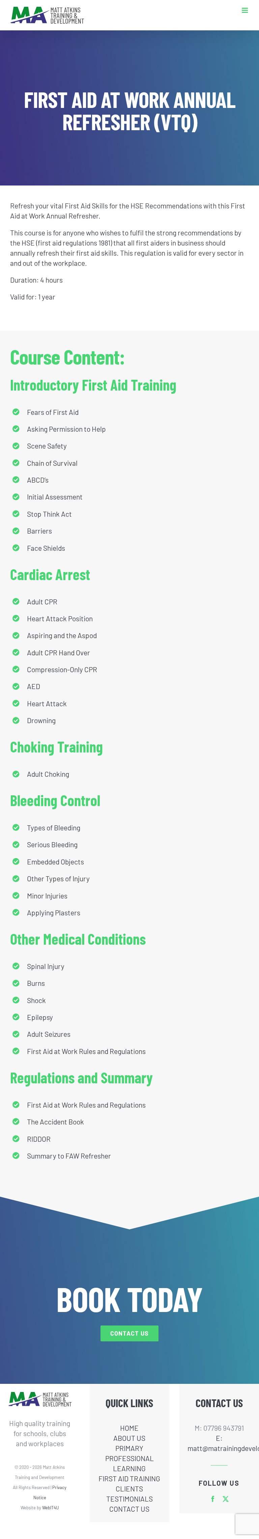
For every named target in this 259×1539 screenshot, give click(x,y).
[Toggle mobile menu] (245, 10)
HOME (129, 1428)
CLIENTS (129, 1488)
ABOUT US (129, 1438)
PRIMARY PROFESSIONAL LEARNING (129, 1458)
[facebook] (213, 1499)
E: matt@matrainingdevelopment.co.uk (219, 1443)
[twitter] (226, 1499)
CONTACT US (129, 1509)
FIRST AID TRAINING (129, 1478)
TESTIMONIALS (129, 1498)
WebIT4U (50, 1507)
